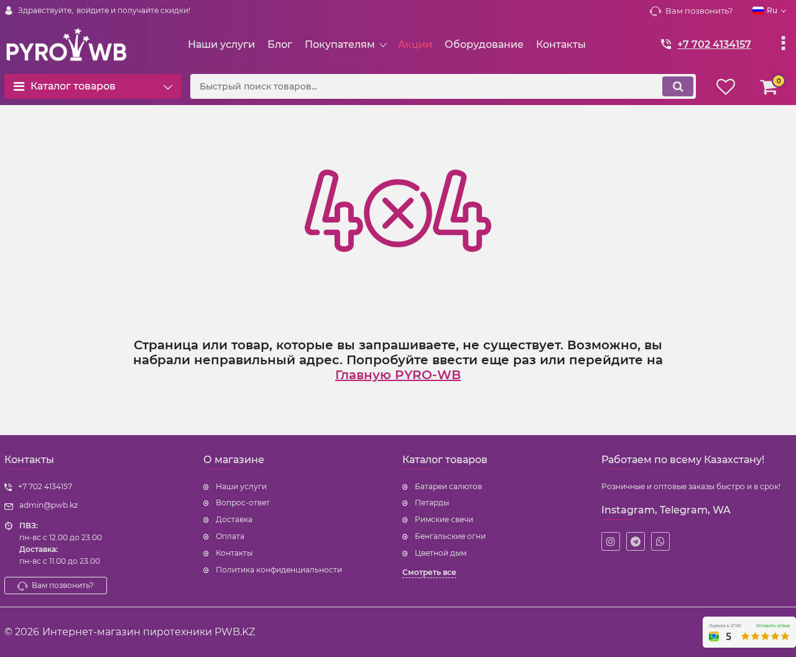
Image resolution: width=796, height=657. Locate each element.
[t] (635, 541)
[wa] (660, 541)
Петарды (432, 502)
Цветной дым (440, 553)
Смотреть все (429, 572)
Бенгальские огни (450, 536)
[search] (677, 86)
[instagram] (610, 541)
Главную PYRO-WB (398, 374)
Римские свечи (444, 519)
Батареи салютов (448, 486)
